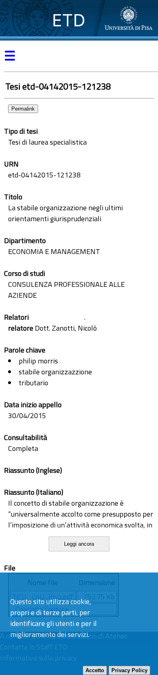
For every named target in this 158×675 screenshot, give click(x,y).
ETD (68, 20)
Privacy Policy (129, 670)
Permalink (23, 109)
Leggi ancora (79, 544)
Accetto (94, 670)
